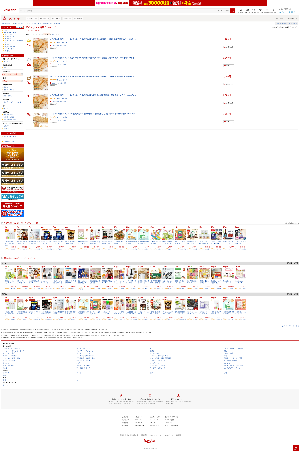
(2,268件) (98, 249)
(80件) (121, 249)
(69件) (72, 249)
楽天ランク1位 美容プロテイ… (143, 281)
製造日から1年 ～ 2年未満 (12, 102)
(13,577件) (98, 319)
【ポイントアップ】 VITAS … (107, 312)
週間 (52, 34)
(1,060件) (158, 249)
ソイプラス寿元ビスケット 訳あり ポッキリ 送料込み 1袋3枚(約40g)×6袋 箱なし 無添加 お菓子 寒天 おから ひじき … (93, 39)
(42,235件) (134, 319)
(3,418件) (243, 319)
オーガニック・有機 (10, 74)
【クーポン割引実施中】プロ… (119, 312)
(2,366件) (49, 249)
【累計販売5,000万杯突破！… (95, 281)
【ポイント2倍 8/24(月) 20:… (180, 242)
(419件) (158, 288)
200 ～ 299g (7, 96)
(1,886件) (134, 249)
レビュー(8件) (62, 117)
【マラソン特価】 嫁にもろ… (58, 281)
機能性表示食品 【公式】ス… (22, 242)
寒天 (5, 81)
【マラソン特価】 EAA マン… (204, 242)
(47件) (169, 288)
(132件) (24, 249)
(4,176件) (13, 288)
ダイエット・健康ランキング (41, 27)
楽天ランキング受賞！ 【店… (216, 281)
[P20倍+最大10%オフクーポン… (167, 242)
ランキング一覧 (8, 141)
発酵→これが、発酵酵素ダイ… (82, 281)
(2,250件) (98, 288)
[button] (247, 10)
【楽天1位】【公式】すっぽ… (240, 312)
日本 (5, 68)
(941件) (24, 288)
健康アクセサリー (11, 47)
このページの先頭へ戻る (290, 326)
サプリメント (9, 36)
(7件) (72, 288)
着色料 (6, 87)
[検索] (232, 10)
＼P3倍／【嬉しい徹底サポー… (204, 281)
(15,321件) (37, 249)
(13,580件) (183, 249)
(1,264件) (158, 319)
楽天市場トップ (7, 24)
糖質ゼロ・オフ (9, 114)
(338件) (122, 288)
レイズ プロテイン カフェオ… (119, 281)
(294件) (182, 288)
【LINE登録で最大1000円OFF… (46, 312)
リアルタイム (67, 18)
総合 (5, 30)
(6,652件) (13, 249)
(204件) (146, 319)
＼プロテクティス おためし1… (204, 312)
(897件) (206, 288)
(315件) (61, 249)
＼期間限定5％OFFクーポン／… (131, 242)
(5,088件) (110, 319)
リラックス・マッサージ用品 (14, 41)
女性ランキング (56, 18)
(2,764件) (243, 288)
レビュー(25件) (62, 80)
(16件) (206, 319)
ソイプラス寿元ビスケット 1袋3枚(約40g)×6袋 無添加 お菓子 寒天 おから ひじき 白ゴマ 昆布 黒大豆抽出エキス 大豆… (93, 114)
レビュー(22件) (62, 61)
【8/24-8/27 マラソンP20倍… (131, 281)
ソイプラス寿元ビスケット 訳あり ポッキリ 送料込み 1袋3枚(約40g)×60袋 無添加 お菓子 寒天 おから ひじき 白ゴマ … (93, 95)
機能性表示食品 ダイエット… (34, 281)
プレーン (7, 61)
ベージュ (7, 108)
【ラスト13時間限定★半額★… (216, 242)
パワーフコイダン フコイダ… (228, 242)
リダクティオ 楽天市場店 (59, 45)
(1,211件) (49, 288)
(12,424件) (195, 319)
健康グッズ (9, 45)
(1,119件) (37, 288)
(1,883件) (86, 319)
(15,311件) (61, 319)
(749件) (146, 288)
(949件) (146, 249)
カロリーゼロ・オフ (10, 120)
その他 (7, 51)
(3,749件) (219, 319)
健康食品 (8, 38)
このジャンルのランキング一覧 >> (287, 23)
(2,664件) (61, 288)
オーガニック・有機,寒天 (51, 24)
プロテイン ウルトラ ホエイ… (192, 312)
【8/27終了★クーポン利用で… (83, 242)
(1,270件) (195, 249)
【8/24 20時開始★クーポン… (179, 281)
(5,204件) (49, 319)
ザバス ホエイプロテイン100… (70, 242)
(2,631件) (207, 249)
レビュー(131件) (62, 42)
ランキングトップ (32, 18)
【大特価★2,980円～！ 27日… (192, 242)
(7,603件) (25, 319)
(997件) (231, 288)
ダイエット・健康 (35, 24)
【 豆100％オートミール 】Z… (119, 242)
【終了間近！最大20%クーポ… (192, 281)
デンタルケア (9, 49)
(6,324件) (122, 319)
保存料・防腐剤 (9, 90)
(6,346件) (243, 249)
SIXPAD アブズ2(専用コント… (70, 281)
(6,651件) (13, 319)
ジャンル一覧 (279, 18)
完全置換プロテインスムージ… (228, 281)
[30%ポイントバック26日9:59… (10, 281)
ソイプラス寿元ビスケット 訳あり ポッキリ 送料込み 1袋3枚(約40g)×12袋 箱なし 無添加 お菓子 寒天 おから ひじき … (93, 58)
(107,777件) (80, 289)
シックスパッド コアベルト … (46, 281)
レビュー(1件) (62, 98)
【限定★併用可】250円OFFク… (9, 243)
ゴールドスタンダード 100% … (107, 242)
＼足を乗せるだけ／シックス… (167, 281)
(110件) (219, 288)
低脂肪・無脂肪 (9, 117)
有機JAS (6, 126)
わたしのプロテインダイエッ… (240, 281)
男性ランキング (44, 18)
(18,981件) (195, 288)
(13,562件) (183, 319)
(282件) (109, 288)
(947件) (231, 319)
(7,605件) (86, 249)
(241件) (219, 249)
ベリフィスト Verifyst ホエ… (143, 312)
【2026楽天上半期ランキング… (216, 312)
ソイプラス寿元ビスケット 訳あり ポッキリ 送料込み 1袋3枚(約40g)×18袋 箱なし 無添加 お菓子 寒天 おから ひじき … (93, 76)
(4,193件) (170, 249)
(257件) (109, 249)
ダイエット (9, 34)
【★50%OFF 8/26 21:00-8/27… (155, 242)
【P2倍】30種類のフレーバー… (180, 312)
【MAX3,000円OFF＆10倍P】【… (155, 281)
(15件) (230, 249)
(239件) (134, 288)
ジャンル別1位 (78, 18)
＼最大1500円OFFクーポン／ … (34, 242)
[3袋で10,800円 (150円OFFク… (95, 242)
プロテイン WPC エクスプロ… (46, 242)
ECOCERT (7, 128)
